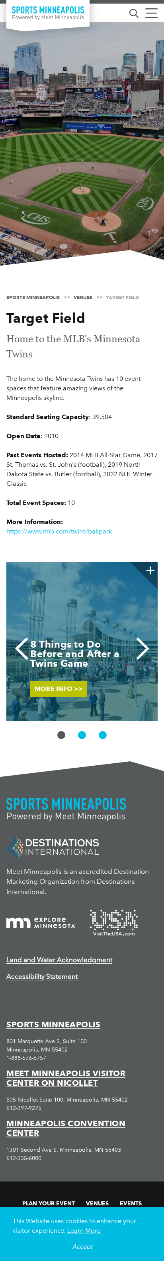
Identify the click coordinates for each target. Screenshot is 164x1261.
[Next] (143, 649)
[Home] (48, 13)
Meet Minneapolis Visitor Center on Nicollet (65, 1078)
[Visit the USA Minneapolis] (114, 923)
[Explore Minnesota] (41, 923)
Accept (82, 1246)
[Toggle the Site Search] (134, 12)
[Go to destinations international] (52, 847)
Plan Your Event (48, 1203)
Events (131, 1203)
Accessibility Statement (42, 976)
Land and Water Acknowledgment (59, 960)
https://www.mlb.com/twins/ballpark (59, 531)
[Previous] (21, 649)
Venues (97, 1203)
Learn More (84, 1230)
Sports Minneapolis (53, 1024)
